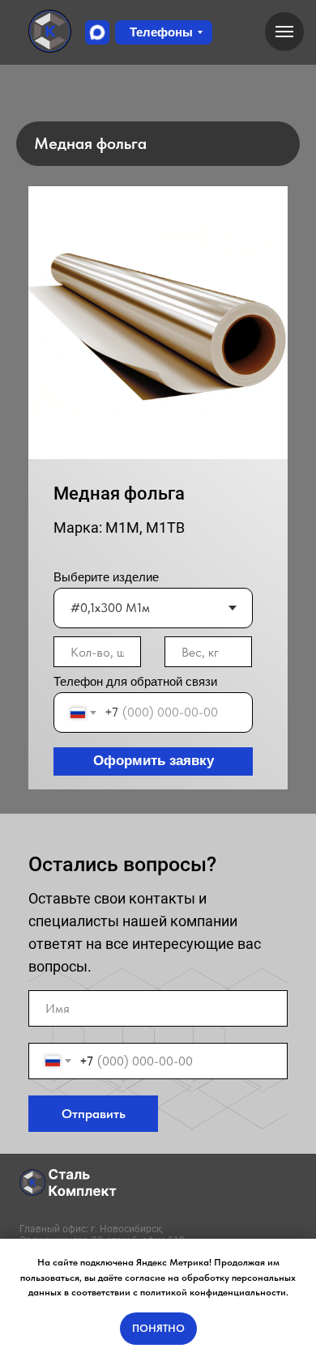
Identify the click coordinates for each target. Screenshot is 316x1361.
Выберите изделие (106, 577)
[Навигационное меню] (284, 31)
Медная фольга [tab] (90, 143)
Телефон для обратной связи (135, 681)
